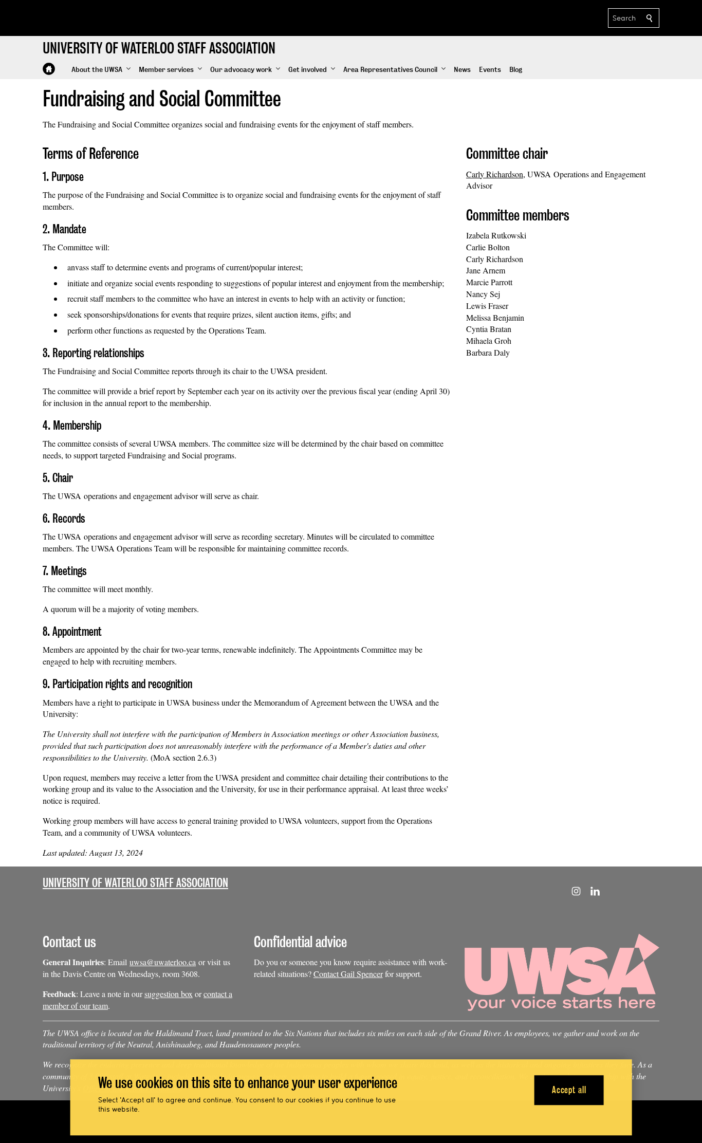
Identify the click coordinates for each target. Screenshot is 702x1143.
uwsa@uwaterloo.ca (163, 961)
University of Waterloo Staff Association (135, 883)
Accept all (569, 1089)
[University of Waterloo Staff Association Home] (49, 69)
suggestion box (168, 993)
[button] (101, 70)
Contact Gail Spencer (348, 973)
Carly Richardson (494, 174)
